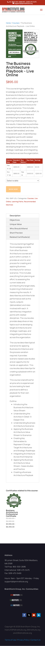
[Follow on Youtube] (34, 615)
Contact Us (35, 640)
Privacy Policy (23, 640)
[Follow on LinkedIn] (39, 615)
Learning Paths (17, 201)
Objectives (15, 220)
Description (15, 215)
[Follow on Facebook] (24, 615)
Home (8, 23)
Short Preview (16, 232)
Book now (13, 189)
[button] (35, 33)
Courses (15, 23)
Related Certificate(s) (20, 237)
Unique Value (16, 224)
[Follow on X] (29, 615)
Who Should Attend (19, 228)
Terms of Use (10, 640)
